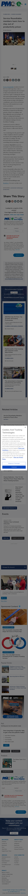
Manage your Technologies (14, 463)
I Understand (14, 467)
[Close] (25, 427)
